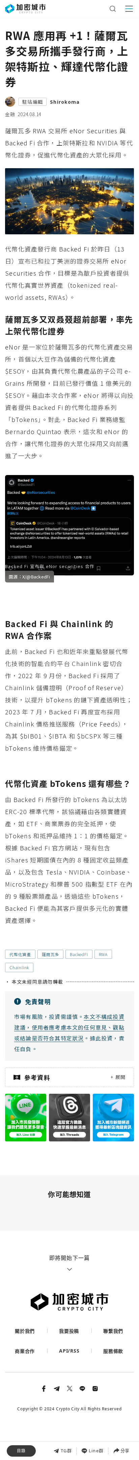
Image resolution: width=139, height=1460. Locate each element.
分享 (124, 1451)
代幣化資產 (20, 954)
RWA (103, 954)
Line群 (96, 1451)
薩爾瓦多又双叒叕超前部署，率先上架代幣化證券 (65, 1412)
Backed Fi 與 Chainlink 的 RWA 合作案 (56, 1426)
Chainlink (19, 967)
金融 (10, 114)
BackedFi (79, 954)
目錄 (21, 1451)
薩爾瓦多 (50, 954)
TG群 (66, 1451)
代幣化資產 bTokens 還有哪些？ (47, 1441)
